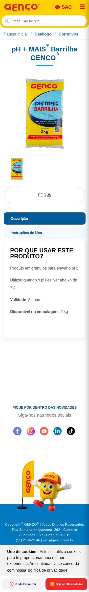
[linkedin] (57, 431)
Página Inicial (16, 34)
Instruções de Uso (26, 232)
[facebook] (17, 431)
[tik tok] (71, 431)
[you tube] (44, 431)
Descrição (19, 218)
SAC (66, 7)
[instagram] (31, 431)
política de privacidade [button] (47, 570)
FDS (42, 195)
